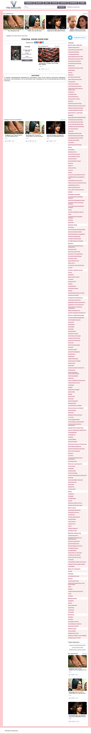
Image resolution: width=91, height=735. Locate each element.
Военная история (73, 333)
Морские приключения (75, 232)
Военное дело (72, 628)
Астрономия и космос (74, 320)
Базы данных (72, 410)
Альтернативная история (75, 110)
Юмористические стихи (75, 505)
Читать (27, 60)
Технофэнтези (72, 94)
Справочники (72, 439)
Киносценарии (72, 605)
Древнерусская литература (76, 304)
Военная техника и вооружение (77, 635)
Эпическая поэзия (73, 295)
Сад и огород (72, 521)
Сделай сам (71, 524)
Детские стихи (72, 258)
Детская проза (72, 249)
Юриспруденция (73, 401)
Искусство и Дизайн (74, 451)
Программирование (74, 419)
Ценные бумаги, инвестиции (76, 564)
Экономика (71, 566)
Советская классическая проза (77, 183)
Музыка (70, 589)
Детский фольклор (73, 260)
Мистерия (71, 607)
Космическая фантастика (75, 68)
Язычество (71, 486)
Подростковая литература (75, 591)
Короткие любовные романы (76, 200)
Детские (70, 243)
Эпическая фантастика (75, 103)
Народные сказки (73, 621)
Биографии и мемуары (74, 446)
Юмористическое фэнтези (75, 108)
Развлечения (72, 519)
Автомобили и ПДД (73, 576)
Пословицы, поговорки (74, 624)
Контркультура (72, 158)
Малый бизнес (72, 550)
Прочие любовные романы (75, 212)
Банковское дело (73, 535)
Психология (71, 370)
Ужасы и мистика (73, 96)
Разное (70, 571)
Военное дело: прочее (74, 638)
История (70, 347)
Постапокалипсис (73, 84)
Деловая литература (74, 533)
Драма (70, 603)
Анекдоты (71, 494)
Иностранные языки (74, 345)
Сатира (70, 500)
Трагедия (71, 612)
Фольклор (71, 614)
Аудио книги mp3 (77, 647)
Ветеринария (72, 331)
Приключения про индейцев (76, 234)
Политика (71, 365)
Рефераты (71, 378)
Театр (69, 593)
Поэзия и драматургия (75, 270)
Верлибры (71, 274)
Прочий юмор (72, 498)
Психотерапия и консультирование (73, 373)
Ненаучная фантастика (75, 79)
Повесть (70, 165)
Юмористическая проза (75, 503)
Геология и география (74, 336)
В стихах (70, 279)
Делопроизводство (73, 543)
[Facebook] (37, 42)
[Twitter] (43, 42)
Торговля (70, 559)
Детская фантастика (74, 251)
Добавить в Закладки (73, 7)
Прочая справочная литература (77, 430)
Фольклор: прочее (73, 626)
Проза (70, 147)
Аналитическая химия (75, 405)
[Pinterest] (41, 42)
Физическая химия (73, 389)
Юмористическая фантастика (77, 105)
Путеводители (72, 432)
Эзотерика (71, 484)
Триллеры (71, 142)
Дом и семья (72, 508)
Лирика (70, 284)
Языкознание (72, 403)
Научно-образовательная (76, 315)
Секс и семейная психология (76, 380)
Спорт (70, 526)
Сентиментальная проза (75, 180)
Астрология (71, 466)
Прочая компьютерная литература (74, 425)
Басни (70, 272)
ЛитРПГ (70, 72)
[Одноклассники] (39, 42)
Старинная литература (75, 298)
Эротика (70, 220)
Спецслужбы (72, 631)
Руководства (72, 434)
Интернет (71, 412)
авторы (63, 3)
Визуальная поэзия (73, 277)
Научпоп (70, 455)
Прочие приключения (74, 238)
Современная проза (73, 185)
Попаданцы (71, 81)
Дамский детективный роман (77, 117)
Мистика (70, 75)
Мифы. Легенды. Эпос (74, 310)
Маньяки (70, 131)
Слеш (69, 214)
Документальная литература (77, 444)
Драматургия (72, 281)
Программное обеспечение (76, 422)
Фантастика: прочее (74, 99)
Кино (69, 587)
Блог (47, 3)
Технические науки (74, 382)
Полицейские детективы (75, 138)
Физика (70, 387)
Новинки (73, 3)
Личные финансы (73, 548)
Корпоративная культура (75, 546)
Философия (71, 392)
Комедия (70, 496)
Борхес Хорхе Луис (27, 54)
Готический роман (73, 54)
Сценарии (71, 610)
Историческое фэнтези (74, 63)
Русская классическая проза (76, 174)
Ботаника (71, 329)
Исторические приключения (76, 229)
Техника (70, 574)
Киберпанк (71, 65)
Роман (70, 172)
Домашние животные (74, 510)
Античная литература (74, 300)
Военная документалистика (76, 448)
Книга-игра (71, 263)
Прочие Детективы (73, 140)
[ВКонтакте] (35, 42)
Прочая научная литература (76, 367)
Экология (71, 398)
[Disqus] (35, 101)
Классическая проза (27, 57)
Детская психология (74, 340)
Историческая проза (74, 154)
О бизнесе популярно (74, 555)
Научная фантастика (74, 77)
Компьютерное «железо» (75, 415)
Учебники (71, 385)
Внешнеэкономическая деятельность (75, 538)
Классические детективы (75, 124)
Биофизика (71, 324)
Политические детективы (75, 135)
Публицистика (72, 461)
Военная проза (72, 152)
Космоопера (71, 70)
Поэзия (70, 290)
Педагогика (71, 363)
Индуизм (71, 468)
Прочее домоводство (74, 517)
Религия (70, 477)
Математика (71, 354)
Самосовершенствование (75, 480)
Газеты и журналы (73, 581)
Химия (70, 394)
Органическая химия (74, 361)
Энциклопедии (72, 441)
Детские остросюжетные (75, 254)
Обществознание (73, 358)
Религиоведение (73, 376)
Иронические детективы (75, 119)
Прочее (70, 578)
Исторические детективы (75, 122)
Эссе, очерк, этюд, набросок (76, 189)
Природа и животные (74, 236)
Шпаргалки (71, 396)
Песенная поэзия (73, 288)
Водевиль (71, 600)
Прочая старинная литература (77, 312)
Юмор (70, 491)
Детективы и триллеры (75, 113)
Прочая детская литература (76, 265)
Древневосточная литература (76, 302)
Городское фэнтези (73, 52)
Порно (70, 209)
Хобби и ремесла (73, 528)
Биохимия (71, 326)
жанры (39, 3)
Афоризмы (71, 149)
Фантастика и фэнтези (75, 45)
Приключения (72, 225)
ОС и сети (70, 417)
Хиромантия (72, 489)
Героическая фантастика (75, 49)
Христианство (72, 482)
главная (29, 3)
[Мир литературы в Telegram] (77, 39)
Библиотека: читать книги (77, 649)
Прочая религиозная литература (77, 475)
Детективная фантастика (75, 56)
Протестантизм (72, 473)
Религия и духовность (75, 464)
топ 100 (54, 3)
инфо (82, 3)
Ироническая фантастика (75, 59)
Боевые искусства (73, 633)
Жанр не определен (74, 569)
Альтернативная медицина (76, 317)
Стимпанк (71, 92)
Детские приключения (75, 256)
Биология (71, 322)
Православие (72, 471)
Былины (70, 617)
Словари (70, 437)
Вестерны (71, 227)
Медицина (71, 356)
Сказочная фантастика (75, 86)
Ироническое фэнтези (74, 61)
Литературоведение (74, 352)
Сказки (70, 267)
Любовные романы (74, 194)
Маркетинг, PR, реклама (75, 552)
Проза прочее (72, 168)
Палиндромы (72, 286)
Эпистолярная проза (74, 187)
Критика (70, 453)
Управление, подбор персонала (77, 562)
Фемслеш (71, 222)
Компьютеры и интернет (76, 408)
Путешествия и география (75, 241)
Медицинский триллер (75, 133)
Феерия (70, 192)
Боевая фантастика (73, 47)
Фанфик (70, 596)
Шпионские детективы (74, 144)
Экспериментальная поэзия (76, 293)
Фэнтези (70, 101)
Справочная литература (75, 428)
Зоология (71, 342)
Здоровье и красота (73, 512)
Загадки (70, 619)
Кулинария (71, 514)
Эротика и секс (72, 530)
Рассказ (70, 170)
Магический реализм (74, 161)
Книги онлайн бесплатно (77, 645)
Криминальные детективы (76, 126)
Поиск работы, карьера (74, 557)
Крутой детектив (73, 129)
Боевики (70, 115)
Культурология (72, 349)
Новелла (70, 163)
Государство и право (74, 338)
